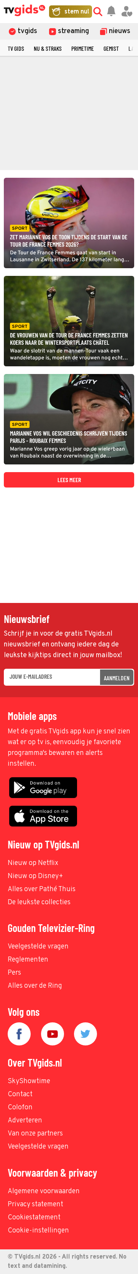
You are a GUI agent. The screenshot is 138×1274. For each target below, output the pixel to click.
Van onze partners (35, 1133)
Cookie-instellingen (38, 1230)
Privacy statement (35, 1204)
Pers (14, 972)
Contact (20, 1094)
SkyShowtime (29, 1081)
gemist (111, 48)
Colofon (20, 1107)
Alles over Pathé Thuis (42, 889)
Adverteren (25, 1120)
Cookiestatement (34, 1217)
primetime (82, 48)
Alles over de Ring (35, 986)
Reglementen (28, 959)
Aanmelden (117, 677)
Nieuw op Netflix (33, 863)
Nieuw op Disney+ (35, 876)
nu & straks (48, 48)
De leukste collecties (39, 902)
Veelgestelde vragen (38, 946)
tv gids (16, 48)
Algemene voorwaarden (44, 1191)
